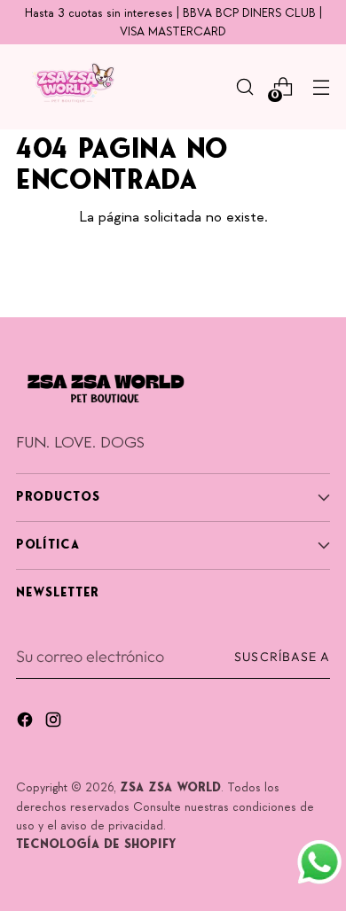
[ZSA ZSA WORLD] (69, 86)
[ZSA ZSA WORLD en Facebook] (26, 723)
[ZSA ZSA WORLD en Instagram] (55, 723)
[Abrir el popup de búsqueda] (244, 87)
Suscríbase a (282, 657)
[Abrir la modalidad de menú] (321, 87)
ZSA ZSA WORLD (170, 788)
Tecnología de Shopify (96, 845)
